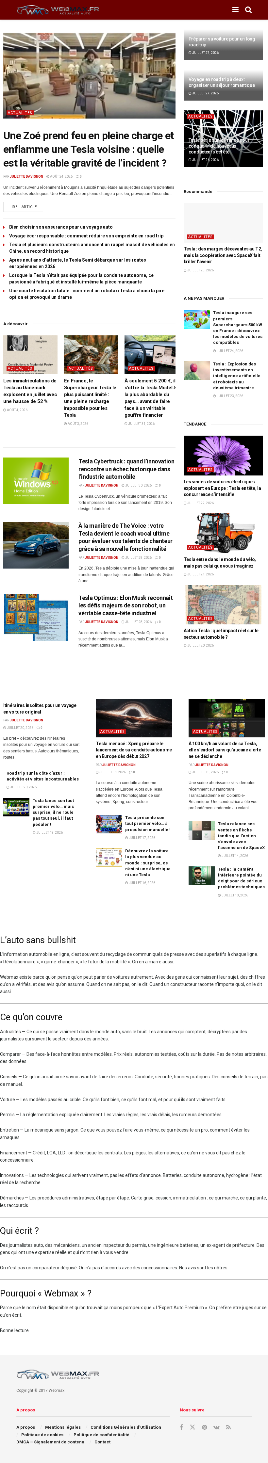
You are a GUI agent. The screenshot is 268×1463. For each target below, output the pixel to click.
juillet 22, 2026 (200, 503)
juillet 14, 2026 (234, 856)
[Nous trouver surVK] (216, 1427)
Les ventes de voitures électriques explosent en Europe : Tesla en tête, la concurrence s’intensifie (222, 488)
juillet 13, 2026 (234, 895)
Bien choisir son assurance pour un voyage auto (61, 227)
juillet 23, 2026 (229, 396)
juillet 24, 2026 (229, 351)
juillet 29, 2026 (138, 557)
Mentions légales (63, 1427)
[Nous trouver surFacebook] (181, 1427)
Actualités (20, 113)
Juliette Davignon (26, 176)
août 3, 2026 (77, 424)
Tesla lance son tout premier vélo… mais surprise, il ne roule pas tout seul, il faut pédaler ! (53, 812)
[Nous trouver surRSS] (228, 1427)
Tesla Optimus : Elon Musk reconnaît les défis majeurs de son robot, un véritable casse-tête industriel (125, 605)
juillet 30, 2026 (138, 485)
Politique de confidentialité (101, 1434)
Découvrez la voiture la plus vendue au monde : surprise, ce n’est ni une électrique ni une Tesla (148, 862)
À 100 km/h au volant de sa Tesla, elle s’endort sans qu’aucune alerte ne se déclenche (225, 750)
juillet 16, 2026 (141, 883)
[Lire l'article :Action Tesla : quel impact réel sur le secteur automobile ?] (223, 605)
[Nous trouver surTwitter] (192, 1427)
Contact (102, 1441)
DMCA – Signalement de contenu (50, 1441)
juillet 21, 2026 (200, 574)
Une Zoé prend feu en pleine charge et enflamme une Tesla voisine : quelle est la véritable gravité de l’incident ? (88, 149)
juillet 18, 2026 (112, 772)
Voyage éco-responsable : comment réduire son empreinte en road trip (86, 235)
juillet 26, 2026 (205, 160)
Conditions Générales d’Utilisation (126, 1427)
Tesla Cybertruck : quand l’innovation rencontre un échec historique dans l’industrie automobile (126, 469)
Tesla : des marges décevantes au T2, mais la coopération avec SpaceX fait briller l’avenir (223, 255)
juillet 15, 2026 (205, 772)
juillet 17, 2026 (141, 838)
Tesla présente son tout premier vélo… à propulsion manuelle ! (148, 823)
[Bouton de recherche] (248, 10)
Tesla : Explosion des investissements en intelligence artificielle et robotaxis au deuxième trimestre (236, 376)
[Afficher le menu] (235, 10)
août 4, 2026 (16, 410)
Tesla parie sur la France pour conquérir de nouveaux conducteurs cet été (219, 145)
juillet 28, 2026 (138, 622)
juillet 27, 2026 (205, 53)
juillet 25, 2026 (200, 270)
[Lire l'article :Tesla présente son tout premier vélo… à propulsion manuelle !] (109, 824)
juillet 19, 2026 (49, 832)
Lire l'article (26, 205)
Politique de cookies (42, 1434)
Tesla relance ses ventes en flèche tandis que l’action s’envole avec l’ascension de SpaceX (241, 835)
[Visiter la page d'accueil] (58, 10)
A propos (25, 1427)
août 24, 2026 (61, 176)
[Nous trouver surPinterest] (204, 1427)
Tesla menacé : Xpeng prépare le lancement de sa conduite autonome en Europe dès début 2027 (134, 750)
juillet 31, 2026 (141, 424)
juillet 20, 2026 (200, 645)
